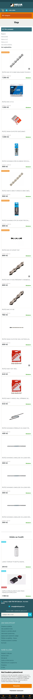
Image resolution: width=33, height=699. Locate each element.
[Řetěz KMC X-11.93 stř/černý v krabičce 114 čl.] (16, 268)
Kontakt (3, 643)
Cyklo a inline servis (7, 660)
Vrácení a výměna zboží (8, 631)
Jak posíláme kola (6, 629)
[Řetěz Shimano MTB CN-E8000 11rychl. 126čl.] (16, 150)
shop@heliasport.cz (18, 606)
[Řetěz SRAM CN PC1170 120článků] (16, 120)
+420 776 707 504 (14, 601)
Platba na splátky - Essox (9, 638)
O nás (3, 667)
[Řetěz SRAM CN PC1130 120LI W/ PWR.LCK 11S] (16, 328)
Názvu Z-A (4, 42)
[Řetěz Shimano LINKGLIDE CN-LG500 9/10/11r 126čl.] (16, 476)
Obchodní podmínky (8, 633)
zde (19, 681)
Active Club (4, 655)
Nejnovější (4, 36)
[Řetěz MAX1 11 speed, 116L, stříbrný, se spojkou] (16, 387)
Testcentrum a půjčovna (9, 662)
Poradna (3, 665)
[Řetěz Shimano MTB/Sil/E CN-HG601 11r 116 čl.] (16, 417)
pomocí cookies (22, 676)
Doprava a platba (6, 626)
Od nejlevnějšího (6, 44)
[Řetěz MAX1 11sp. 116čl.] (16, 357)
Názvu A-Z (4, 39)
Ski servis (4, 658)
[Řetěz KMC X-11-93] (16, 298)
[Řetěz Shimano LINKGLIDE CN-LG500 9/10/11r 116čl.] (16, 446)
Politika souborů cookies (9, 640)
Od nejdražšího (6, 47)
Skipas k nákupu (6, 653)
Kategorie (7, 15)
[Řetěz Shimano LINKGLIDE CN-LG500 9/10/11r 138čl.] (16, 505)
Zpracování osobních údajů (9, 636)
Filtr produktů (8, 29)
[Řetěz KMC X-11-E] (16, 90)
